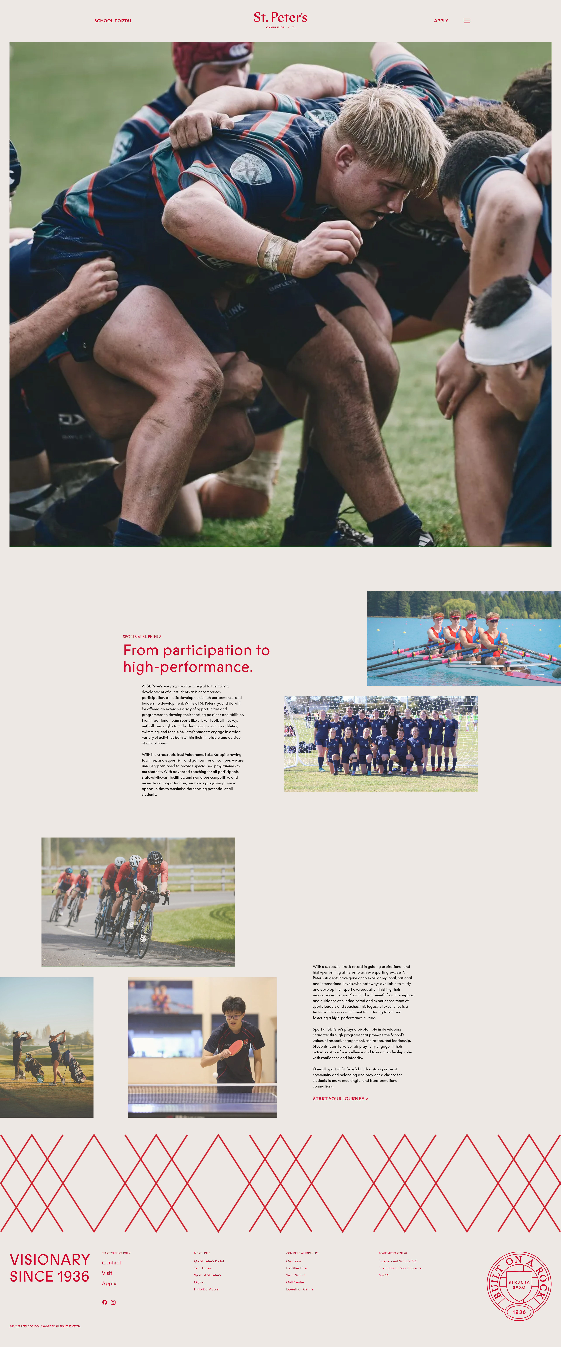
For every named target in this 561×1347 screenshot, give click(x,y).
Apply (441, 21)
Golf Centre (295, 1282)
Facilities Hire (296, 1268)
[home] (280, 21)
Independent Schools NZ (397, 1261)
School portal (113, 21)
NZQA (384, 1275)
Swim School (295, 1275)
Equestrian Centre (300, 1289)
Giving (199, 1282)
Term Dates (202, 1268)
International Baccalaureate (400, 1268)
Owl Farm (293, 1261)
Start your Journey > (340, 1099)
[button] (466, 20)
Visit (107, 1273)
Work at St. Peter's (207, 1275)
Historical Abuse (206, 1289)
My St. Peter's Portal (209, 1261)
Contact (111, 1262)
